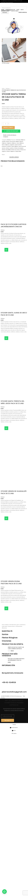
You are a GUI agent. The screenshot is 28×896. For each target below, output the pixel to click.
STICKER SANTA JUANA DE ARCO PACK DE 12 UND (14, 314)
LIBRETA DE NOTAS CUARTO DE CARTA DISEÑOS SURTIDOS (16, 648)
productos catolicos (6, 146)
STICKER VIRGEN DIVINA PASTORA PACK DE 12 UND (11, 582)
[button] (11, 130)
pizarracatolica (18, 144)
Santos (5, 634)
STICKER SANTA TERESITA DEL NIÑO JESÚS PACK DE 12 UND (12, 402)
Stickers (8, 88)
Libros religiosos (5, 144)
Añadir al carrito (8, 127)
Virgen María (18, 151)
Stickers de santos (15, 149)
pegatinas (12, 144)
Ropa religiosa (15, 146)
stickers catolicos (10, 148)
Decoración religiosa (14, 141)
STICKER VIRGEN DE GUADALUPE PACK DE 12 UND (14, 492)
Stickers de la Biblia (6, 149)
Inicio (3, 88)
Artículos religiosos (20, 139)
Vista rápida (2, 253)
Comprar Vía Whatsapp (11, 131)
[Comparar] (2, 221)
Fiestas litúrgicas (9, 637)
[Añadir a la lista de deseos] (2, 246)
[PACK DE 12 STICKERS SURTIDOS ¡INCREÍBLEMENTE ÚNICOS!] (4, 660)
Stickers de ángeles (18, 148)
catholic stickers (5, 141)
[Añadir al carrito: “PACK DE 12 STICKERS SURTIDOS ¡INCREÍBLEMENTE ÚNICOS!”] (2, 250)
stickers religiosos (10, 151)
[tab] (14, 157)
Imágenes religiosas (11, 143)
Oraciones (6, 641)
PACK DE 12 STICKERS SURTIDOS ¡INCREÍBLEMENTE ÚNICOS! (13, 225)
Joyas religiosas (20, 143)
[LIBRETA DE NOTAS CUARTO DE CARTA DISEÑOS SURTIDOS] (4, 649)
